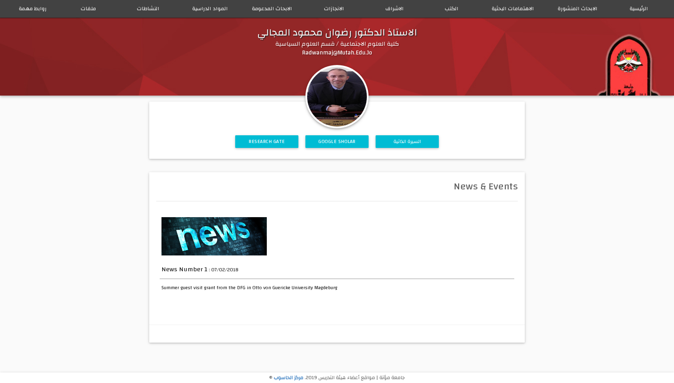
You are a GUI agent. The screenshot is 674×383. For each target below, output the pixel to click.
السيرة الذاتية (407, 141)
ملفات (88, 8)
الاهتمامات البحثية (513, 8)
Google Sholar (337, 141)
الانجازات (334, 8)
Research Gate (267, 141)
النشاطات (148, 8)
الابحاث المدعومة (272, 8)
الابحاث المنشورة (577, 8)
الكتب (451, 8)
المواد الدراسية (210, 8)
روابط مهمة (33, 8)
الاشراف (394, 8)
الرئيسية (639, 8)
